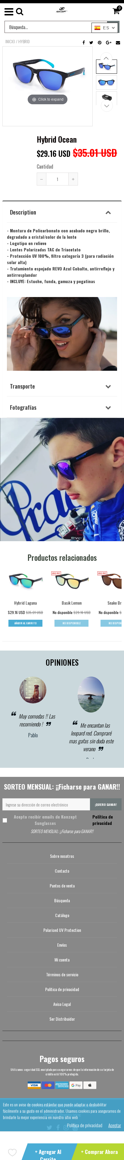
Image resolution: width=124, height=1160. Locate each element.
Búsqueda (62, 900)
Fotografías (23, 407)
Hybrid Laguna (25, 602)
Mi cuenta (62, 959)
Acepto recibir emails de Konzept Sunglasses (63, 819)
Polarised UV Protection (62, 930)
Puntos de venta (62, 885)
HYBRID (24, 41)
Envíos (62, 945)
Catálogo (62, 915)
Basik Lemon (72, 602)
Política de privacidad (102, 819)
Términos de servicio (62, 974)
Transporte (22, 386)
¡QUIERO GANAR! (106, 804)
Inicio (10, 41)
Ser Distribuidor (62, 1019)
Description (23, 212)
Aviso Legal (62, 1004)
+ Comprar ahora (99, 1151)
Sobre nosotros (62, 856)
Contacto (62, 871)
